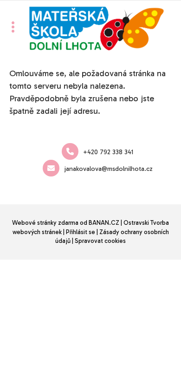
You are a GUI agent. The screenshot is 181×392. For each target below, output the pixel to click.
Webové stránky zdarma (45, 222)
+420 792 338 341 (108, 152)
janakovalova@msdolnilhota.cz (108, 169)
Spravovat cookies (100, 240)
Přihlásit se (80, 232)
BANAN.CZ (104, 222)
